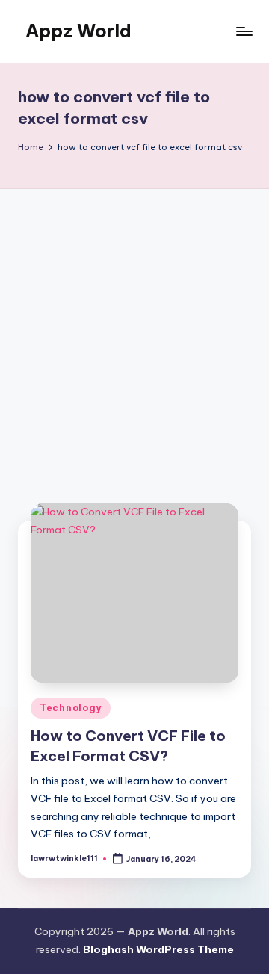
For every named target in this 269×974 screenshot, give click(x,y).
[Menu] (243, 31)
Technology (71, 707)
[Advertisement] (134, 330)
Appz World (78, 30)
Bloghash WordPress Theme (158, 949)
